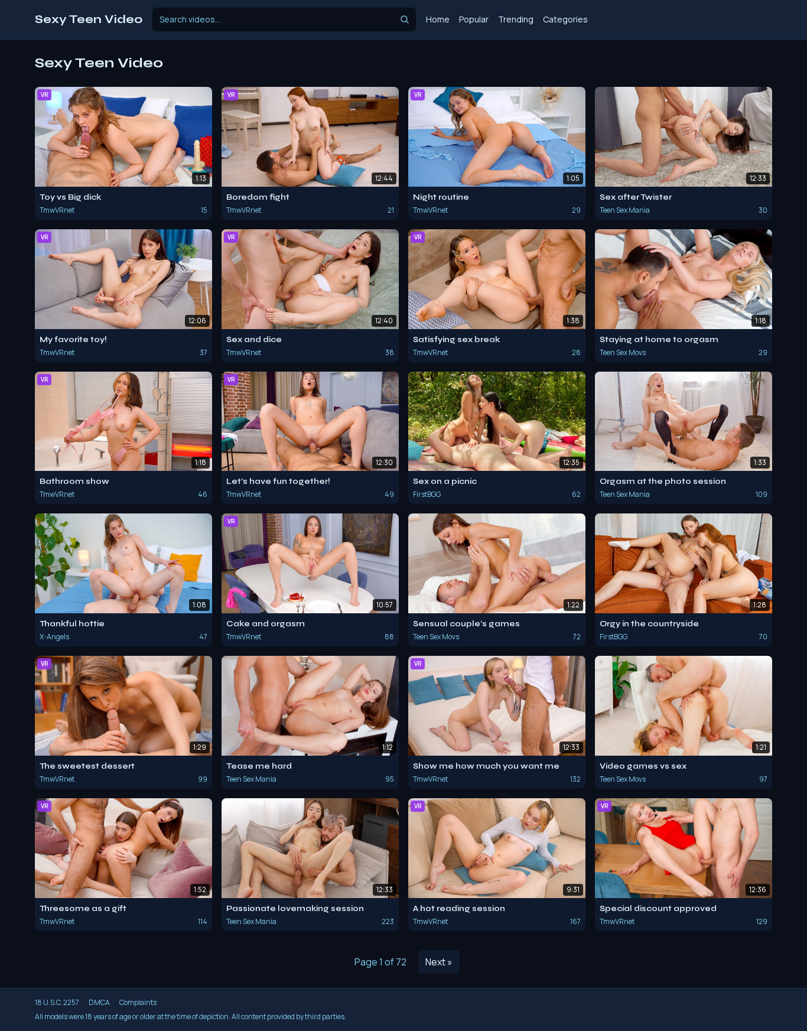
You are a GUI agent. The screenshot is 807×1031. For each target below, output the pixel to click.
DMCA (99, 1002)
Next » (439, 961)
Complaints (138, 1002)
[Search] (404, 19)
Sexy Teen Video (88, 19)
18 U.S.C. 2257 (57, 1002)
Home (438, 19)
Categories (565, 19)
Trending (515, 19)
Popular (474, 19)
